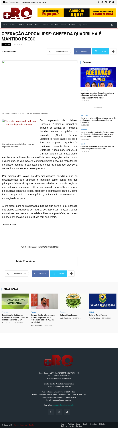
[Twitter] (106, 2)
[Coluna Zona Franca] (73, 301)
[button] (112, 25)
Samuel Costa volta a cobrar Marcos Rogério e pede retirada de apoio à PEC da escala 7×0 (43, 318)
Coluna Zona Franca (68, 315)
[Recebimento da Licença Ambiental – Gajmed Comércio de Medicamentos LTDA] (15, 301)
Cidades (6, 44)
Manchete (84, 90)
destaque (32, 247)
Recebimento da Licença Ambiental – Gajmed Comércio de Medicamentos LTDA (15, 317)
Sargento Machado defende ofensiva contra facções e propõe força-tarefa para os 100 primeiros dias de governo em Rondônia (97, 134)
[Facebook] (98, 2)
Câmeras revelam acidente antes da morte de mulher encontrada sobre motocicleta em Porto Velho (98, 120)
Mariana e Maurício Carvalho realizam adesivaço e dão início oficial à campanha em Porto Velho (97, 95)
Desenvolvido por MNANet (24, 425)
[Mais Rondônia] (9, 261)
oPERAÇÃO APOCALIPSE (48, 247)
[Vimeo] (110, 2)
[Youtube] (113, 2)
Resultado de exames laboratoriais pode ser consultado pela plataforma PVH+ (97, 148)
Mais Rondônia (10, 51)
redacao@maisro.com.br (63, 405)
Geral (83, 144)
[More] (113, 51)
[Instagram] (102, 2)
